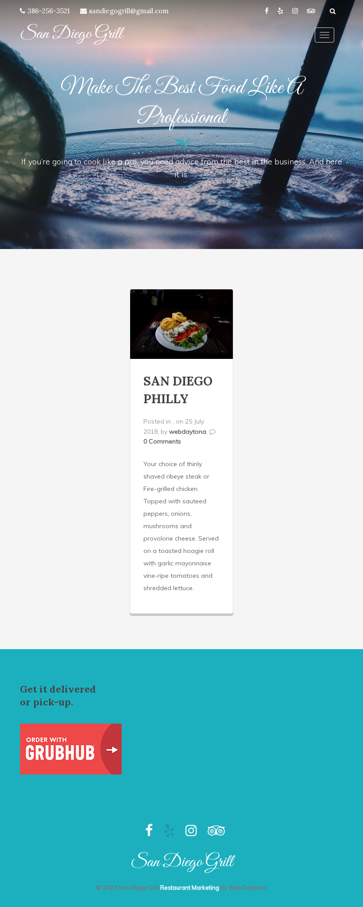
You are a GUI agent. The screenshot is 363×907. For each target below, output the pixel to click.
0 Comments (162, 441)
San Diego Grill (71, 34)
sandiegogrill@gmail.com (129, 11)
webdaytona (187, 432)
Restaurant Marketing (189, 887)
